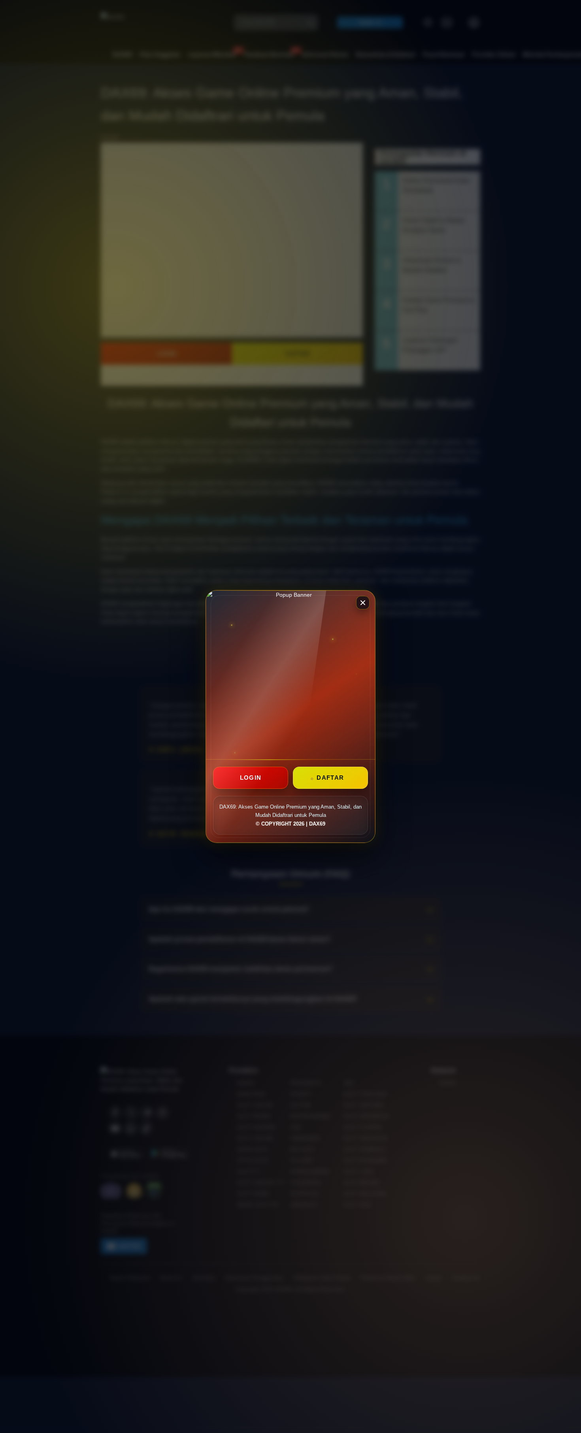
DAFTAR (330, 777)
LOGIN (251, 777)
